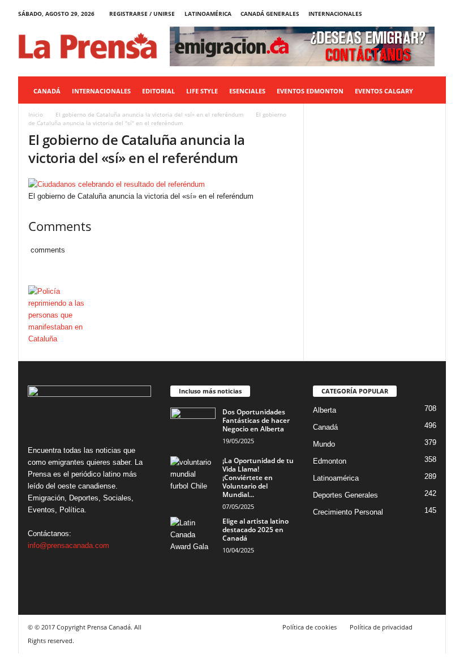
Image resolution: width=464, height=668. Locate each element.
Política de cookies (309, 627)
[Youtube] (437, 14)
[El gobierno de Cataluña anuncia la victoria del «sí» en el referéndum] (161, 184)
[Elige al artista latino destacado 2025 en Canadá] (193, 534)
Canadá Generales (269, 14)
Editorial (158, 91)
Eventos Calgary (384, 91)
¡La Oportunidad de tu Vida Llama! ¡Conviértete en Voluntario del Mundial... (258, 477)
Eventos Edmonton (310, 91)
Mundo (324, 444)
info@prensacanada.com (68, 545)
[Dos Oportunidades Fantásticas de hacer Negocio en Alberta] (193, 425)
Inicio (35, 114)
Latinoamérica (207, 14)
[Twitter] (420, 14)
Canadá (47, 91)
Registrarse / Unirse (142, 14)
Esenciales (247, 91)
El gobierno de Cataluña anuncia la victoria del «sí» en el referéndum (149, 114)
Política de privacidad (381, 627)
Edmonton (329, 461)
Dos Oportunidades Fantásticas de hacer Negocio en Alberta (256, 420)
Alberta (324, 410)
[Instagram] (402, 14)
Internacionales (335, 14)
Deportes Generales (345, 495)
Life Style (202, 91)
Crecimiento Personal (348, 512)
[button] (428, 91)
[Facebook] (385, 14)
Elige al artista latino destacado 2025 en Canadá (255, 529)
